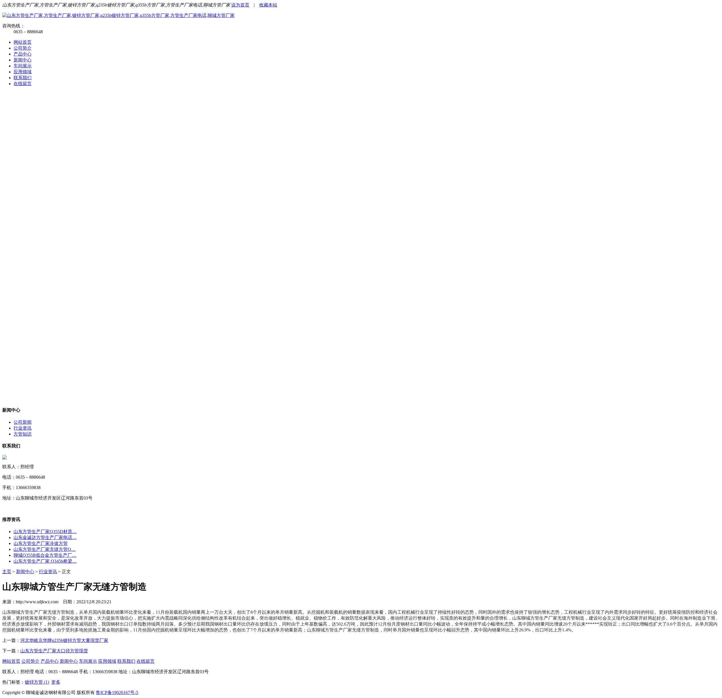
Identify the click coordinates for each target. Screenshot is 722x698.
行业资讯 (23, 428)
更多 (55, 682)
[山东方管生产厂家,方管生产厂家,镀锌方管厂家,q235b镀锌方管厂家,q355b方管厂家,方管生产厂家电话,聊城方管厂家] (118, 15)
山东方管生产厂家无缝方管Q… (45, 549)
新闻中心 (23, 60)
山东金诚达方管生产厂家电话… (45, 537)
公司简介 (23, 48)
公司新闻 (23, 422)
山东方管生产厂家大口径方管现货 (54, 650)
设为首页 (240, 5)
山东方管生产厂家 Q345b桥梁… (45, 561)
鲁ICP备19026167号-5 (117, 692)
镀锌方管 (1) (37, 682)
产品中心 (23, 54)
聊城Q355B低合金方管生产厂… (45, 555)
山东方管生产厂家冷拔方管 (41, 543)
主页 (6, 571)
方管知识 (23, 434)
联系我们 (23, 77)
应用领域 (23, 71)
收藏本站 (268, 5)
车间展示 (23, 65)
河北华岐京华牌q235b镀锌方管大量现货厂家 (64, 640)
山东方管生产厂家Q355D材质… (45, 531)
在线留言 (23, 83)
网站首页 (23, 42)
